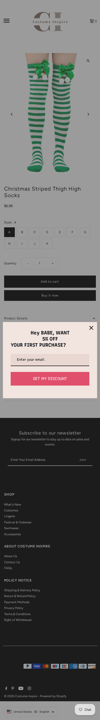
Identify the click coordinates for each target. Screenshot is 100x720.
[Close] (91, 328)
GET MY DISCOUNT (50, 378)
